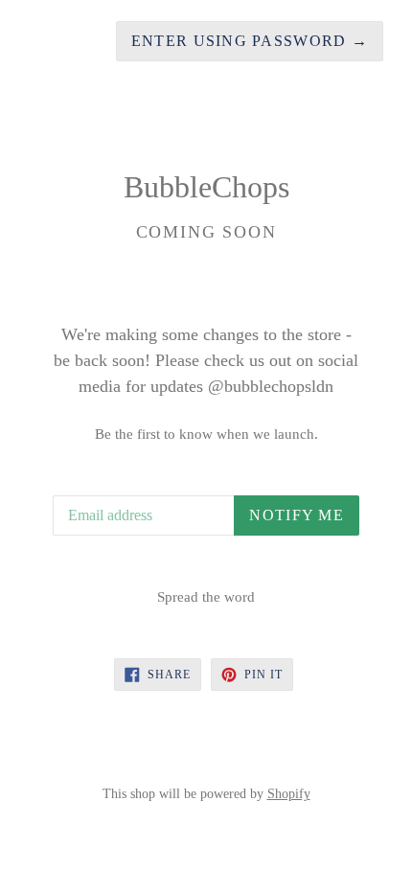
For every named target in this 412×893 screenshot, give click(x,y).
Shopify (288, 793)
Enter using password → (249, 41)
